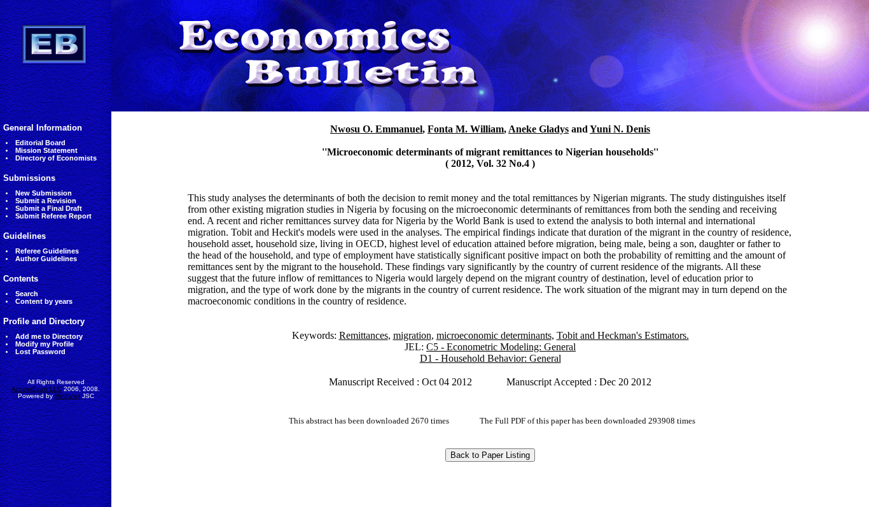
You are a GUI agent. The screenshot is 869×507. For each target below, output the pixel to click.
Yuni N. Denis (620, 129)
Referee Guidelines (47, 251)
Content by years (44, 301)
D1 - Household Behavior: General (490, 358)
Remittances (363, 335)
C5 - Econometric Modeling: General (501, 346)
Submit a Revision (45, 200)
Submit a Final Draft (48, 208)
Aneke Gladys (538, 129)
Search (26, 293)
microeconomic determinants (494, 335)
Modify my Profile (44, 344)
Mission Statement (46, 150)
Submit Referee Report (53, 216)
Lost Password (40, 351)
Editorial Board (40, 142)
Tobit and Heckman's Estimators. (623, 335)
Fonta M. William (466, 129)
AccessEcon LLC (36, 388)
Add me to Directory (49, 336)
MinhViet (67, 395)
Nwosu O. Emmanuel (376, 129)
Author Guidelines (46, 258)
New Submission (43, 193)
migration (412, 335)
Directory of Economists (56, 158)
